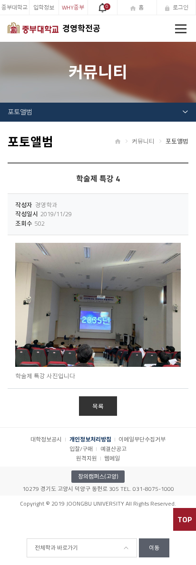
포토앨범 (20, 112)
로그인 (180, 7)
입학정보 (43, 7)
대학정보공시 (46, 439)
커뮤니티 (143, 141)
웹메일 (112, 458)
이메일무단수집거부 (142, 439)
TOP (184, 519)
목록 (98, 406)
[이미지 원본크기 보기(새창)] (98, 305)
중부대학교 (14, 7)
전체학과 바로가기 (56, 547)
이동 (154, 547)
